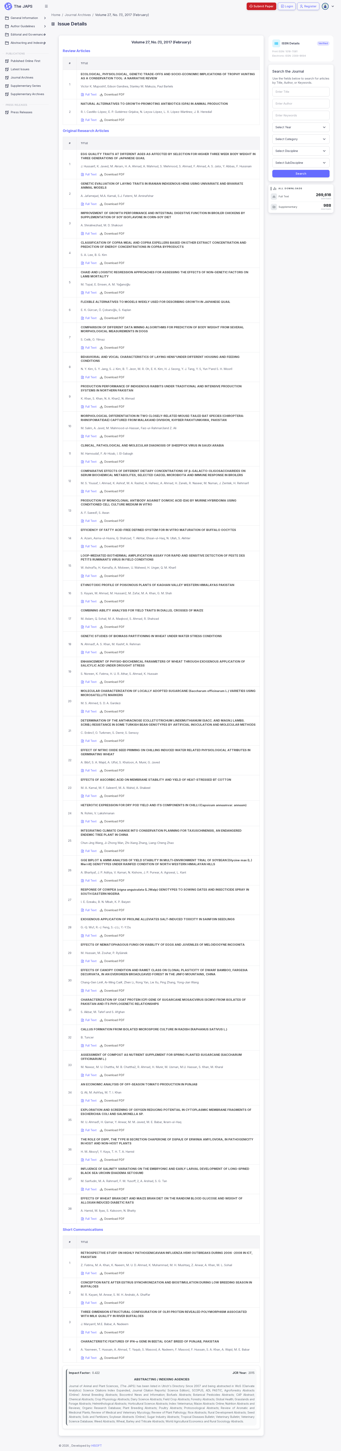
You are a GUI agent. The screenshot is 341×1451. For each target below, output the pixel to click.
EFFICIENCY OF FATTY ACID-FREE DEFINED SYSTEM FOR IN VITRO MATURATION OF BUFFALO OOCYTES (158, 530)
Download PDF (114, 94)
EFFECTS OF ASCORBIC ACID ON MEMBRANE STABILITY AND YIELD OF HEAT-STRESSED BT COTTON (156, 780)
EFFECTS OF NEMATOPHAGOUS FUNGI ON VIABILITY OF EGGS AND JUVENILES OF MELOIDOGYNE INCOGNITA (163, 944)
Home (55, 15)
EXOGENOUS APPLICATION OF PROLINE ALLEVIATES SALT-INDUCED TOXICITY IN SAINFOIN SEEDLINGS (158, 919)
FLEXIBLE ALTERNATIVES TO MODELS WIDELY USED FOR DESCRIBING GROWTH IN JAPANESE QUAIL (155, 302)
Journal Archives (78, 15)
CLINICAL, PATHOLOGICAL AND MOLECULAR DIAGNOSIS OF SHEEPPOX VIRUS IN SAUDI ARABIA (152, 445)
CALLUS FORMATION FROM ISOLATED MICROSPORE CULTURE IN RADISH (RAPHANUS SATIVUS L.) (154, 1029)
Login (289, 6)
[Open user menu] (328, 6)
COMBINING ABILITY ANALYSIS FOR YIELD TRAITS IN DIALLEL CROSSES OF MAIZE (142, 610)
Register (310, 6)
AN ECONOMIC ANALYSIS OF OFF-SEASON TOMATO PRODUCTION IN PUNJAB (139, 1084)
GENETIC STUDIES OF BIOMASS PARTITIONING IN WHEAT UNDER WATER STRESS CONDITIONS (151, 636)
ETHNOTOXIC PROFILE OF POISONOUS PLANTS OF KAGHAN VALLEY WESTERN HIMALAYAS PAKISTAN (157, 585)
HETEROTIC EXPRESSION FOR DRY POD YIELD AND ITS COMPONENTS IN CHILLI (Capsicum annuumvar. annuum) (163, 805)
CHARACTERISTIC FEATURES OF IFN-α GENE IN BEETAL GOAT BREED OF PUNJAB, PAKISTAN (150, 1341)
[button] (46, 6)
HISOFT (96, 1445)
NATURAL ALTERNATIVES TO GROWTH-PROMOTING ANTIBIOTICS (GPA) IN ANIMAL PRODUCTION (154, 104)
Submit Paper (264, 6)
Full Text (91, 94)
